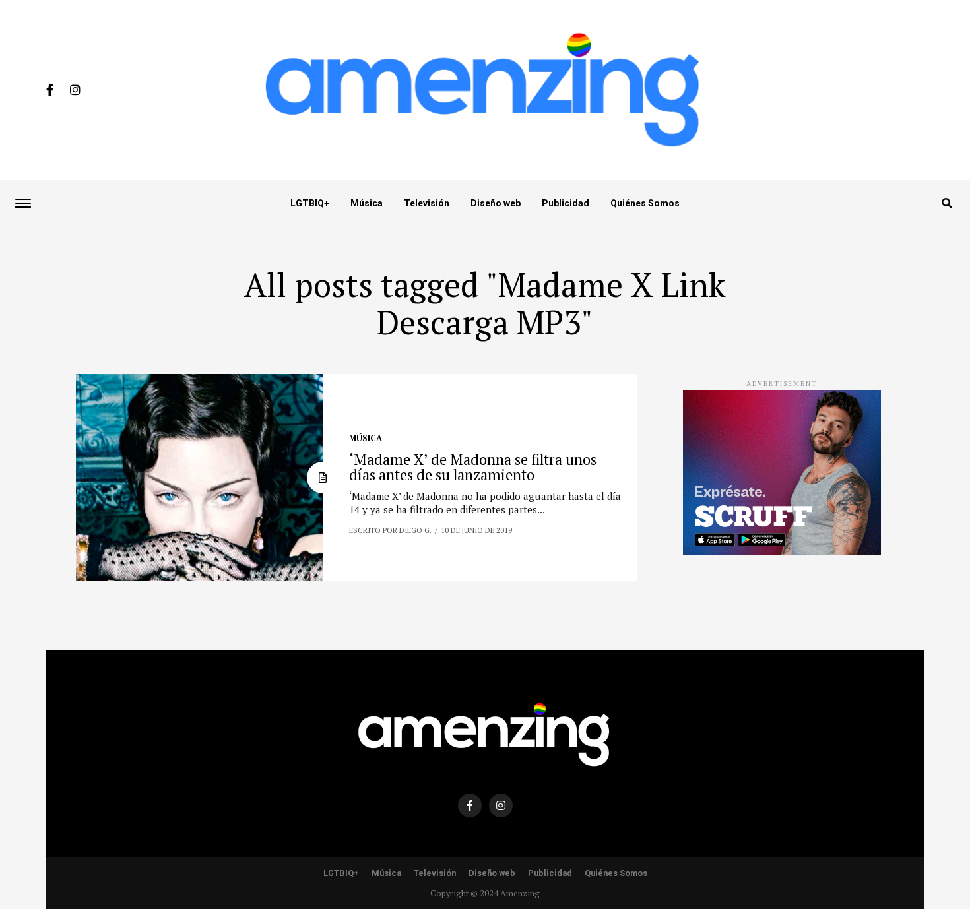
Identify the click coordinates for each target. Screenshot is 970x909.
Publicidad (565, 203)
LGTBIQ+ (309, 203)
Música (366, 203)
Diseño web (495, 203)
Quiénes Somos (645, 203)
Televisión (426, 203)
